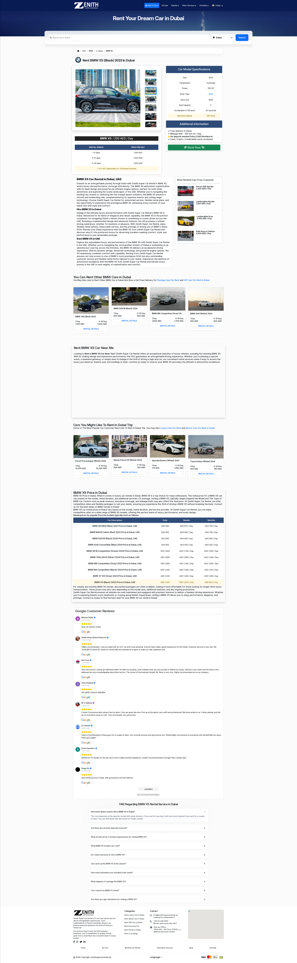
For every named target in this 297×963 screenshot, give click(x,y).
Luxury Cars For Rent (171, 428)
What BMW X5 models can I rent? (105, 846)
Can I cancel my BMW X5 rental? (105, 890)
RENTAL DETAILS (91, 329)
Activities (203, 5)
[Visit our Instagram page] (77, 941)
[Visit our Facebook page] (74, 941)
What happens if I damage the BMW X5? (108, 881)
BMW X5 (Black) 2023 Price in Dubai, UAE (114, 582)
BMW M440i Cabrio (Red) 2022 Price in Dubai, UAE (115, 532)
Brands (174, 5)
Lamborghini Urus (205, 216)
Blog (191, 948)
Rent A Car (152, 5)
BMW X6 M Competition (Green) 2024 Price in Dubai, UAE (115, 551)
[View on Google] (77, 618)
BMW (91, 51)
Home (83, 948)
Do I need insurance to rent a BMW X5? (108, 855)
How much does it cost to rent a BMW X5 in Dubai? (113, 812)
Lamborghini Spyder (205, 201)
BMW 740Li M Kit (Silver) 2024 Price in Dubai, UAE (114, 557)
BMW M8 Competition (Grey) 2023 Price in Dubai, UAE (114, 563)
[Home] (78, 51)
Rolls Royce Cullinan (205, 231)
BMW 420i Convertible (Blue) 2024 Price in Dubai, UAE (115, 545)
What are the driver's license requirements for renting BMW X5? (119, 837)
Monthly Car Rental (132, 948)
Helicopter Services (165, 948)
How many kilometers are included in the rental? (112, 872)
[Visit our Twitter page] (81, 941)
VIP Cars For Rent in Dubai (197, 280)
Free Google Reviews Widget (149, 795)
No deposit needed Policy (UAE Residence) (191, 136)
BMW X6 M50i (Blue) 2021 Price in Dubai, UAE (114, 526)
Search (242, 37)
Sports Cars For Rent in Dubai (200, 428)
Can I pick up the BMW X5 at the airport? (108, 863)
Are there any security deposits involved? (109, 828)
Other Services (188, 5)
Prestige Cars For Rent (168, 280)
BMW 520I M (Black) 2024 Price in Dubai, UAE (114, 538)
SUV (84, 51)
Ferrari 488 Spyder (205, 186)
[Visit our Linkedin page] (84, 941)
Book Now (194, 147)
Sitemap (213, 948)
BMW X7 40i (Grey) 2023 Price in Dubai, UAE (115, 576)
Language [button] (155, 957)
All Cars (165, 5)
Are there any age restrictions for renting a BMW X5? (114, 899)
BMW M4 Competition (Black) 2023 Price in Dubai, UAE (115, 570)
